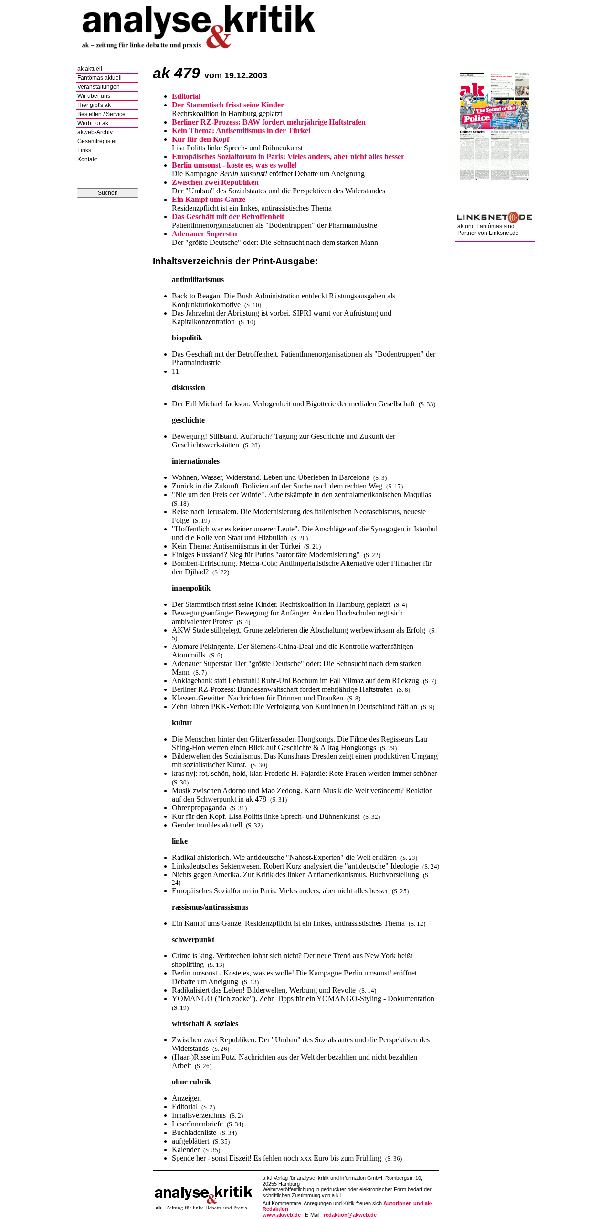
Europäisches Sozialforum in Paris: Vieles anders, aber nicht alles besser (288, 156)
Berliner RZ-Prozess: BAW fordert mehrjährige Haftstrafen (269, 122)
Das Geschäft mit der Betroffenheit (228, 216)
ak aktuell (89, 68)
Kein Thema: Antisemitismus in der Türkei (241, 131)
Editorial (186, 96)
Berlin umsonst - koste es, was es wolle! (234, 165)
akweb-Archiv (95, 132)
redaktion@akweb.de (350, 1215)
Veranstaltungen (98, 87)
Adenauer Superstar (205, 234)
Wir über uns (93, 96)
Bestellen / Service (101, 114)
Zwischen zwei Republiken (215, 182)
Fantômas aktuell (99, 77)
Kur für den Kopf (200, 139)
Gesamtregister (97, 141)
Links (84, 150)
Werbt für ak (92, 123)
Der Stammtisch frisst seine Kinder (228, 105)
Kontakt (87, 159)
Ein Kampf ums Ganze (208, 199)
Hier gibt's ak (94, 105)
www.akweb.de (282, 1215)
